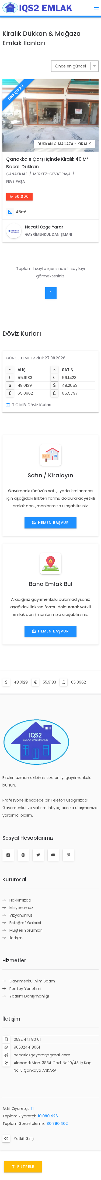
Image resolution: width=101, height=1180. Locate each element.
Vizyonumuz (21, 915)
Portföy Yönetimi (25, 988)
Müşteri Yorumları (26, 930)
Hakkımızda (20, 900)
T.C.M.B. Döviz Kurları (31, 404)
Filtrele (25, 1166)
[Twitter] (38, 855)
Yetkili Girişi (24, 1138)
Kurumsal (14, 879)
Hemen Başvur (53, 522)
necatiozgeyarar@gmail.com (42, 1055)
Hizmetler (14, 960)
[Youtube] (53, 855)
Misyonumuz (21, 907)
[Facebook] (8, 855)
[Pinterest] (68, 855)
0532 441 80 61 (27, 1039)
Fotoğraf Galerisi (25, 922)
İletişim (16, 938)
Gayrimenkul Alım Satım (32, 981)
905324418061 (27, 1047)
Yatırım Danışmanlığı (29, 996)
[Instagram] (23, 855)
